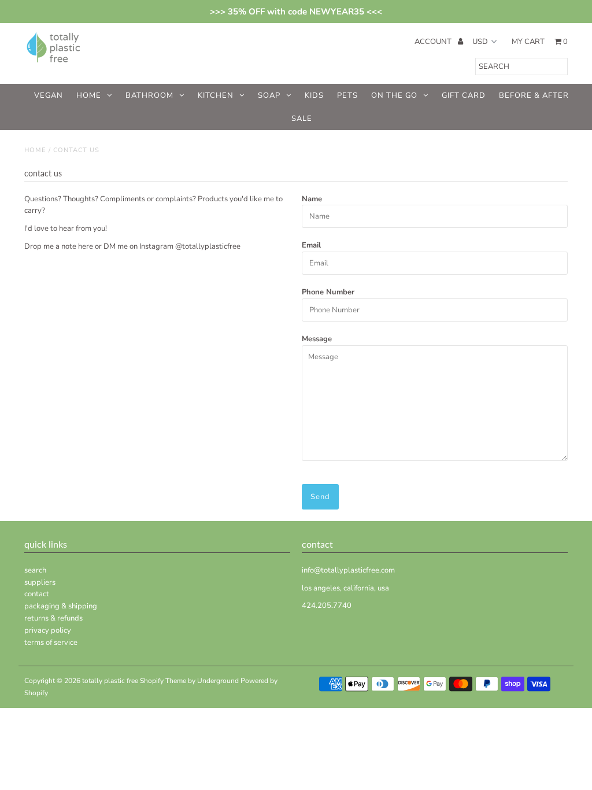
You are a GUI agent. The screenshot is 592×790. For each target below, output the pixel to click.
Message (317, 339)
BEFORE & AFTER (534, 95)
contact (36, 594)
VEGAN (48, 95)
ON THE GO (394, 95)
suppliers (40, 582)
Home (35, 150)
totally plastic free (110, 680)
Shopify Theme (163, 680)
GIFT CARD (464, 95)
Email (311, 245)
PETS (347, 95)
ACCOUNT (434, 41)
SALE (301, 118)
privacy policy (47, 630)
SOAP (269, 95)
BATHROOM (149, 95)
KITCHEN (216, 95)
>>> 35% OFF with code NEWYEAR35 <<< (296, 11)
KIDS (314, 95)
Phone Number (328, 292)
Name (312, 199)
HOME (88, 95)
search (35, 570)
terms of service (50, 642)
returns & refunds (53, 618)
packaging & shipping (60, 606)
